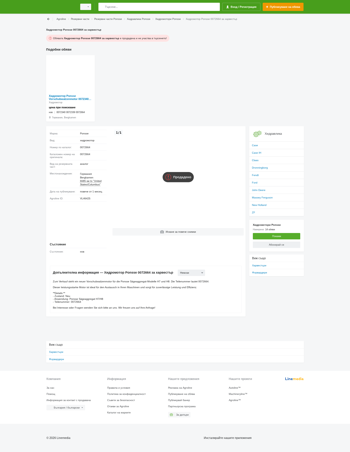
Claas (255, 160)
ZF (253, 212)
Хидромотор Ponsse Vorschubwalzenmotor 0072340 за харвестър (69, 97)
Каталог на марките (119, 412)
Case (255, 145)
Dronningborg (260, 167)
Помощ (50, 393)
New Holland (259, 205)
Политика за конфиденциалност (126, 393)
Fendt (255, 175)
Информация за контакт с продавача (68, 400)
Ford (254, 182)
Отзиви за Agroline (118, 406)
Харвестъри (259, 265)
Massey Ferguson (262, 197)
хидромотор (87, 140)
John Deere (258, 190)
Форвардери (259, 272)
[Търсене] (102, 7)
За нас (50, 387)
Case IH (256, 152)
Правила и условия (118, 387)
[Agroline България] (61, 7)
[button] (178, 232)
